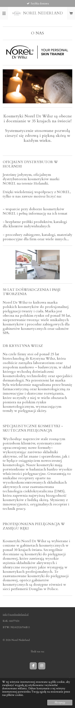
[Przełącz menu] (4, 13)
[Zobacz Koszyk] (71, 13)
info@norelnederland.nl (16, 614)
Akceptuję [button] (59, 702)
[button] (69, 253)
